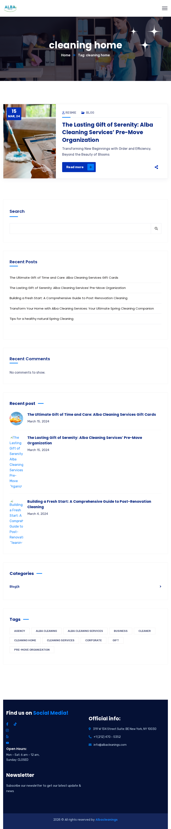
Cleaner (144, 630)
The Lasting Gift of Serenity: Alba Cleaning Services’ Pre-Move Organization (107, 132)
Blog (90, 113)
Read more (75, 167)
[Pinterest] (134, 167)
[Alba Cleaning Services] (10, 8)
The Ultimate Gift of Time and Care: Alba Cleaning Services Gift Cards (64, 277)
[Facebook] (116, 167)
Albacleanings (107, 820)
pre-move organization (32, 649)
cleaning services (60, 640)
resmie (70, 113)
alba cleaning (46, 630)
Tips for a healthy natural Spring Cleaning (41, 318)
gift (116, 640)
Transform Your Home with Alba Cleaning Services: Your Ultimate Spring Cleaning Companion (82, 308)
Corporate (93, 640)
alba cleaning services (85, 630)
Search (17, 211)
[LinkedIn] (143, 167)
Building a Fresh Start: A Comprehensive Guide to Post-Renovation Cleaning (68, 298)
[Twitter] (125, 167)
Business (121, 630)
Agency (19, 630)
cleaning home (25, 640)
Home (65, 55)
